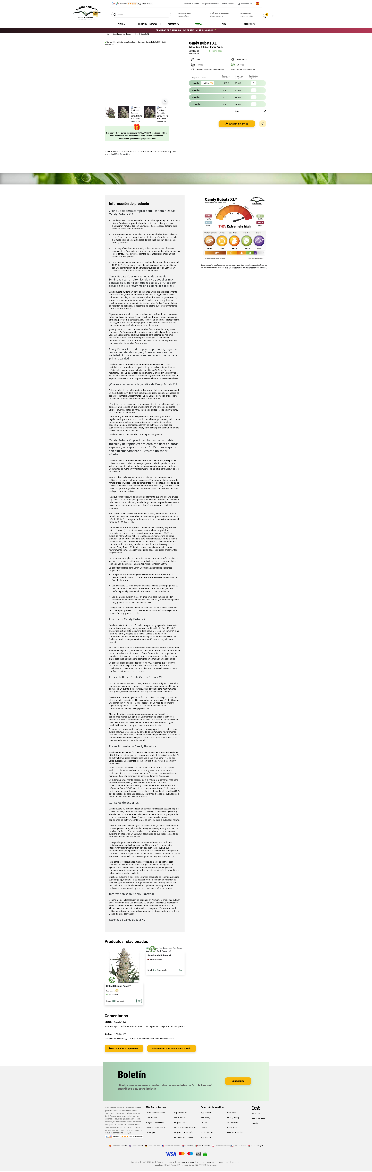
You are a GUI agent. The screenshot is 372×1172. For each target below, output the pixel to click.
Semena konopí (240, 1146)
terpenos (127, 237)
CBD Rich (204, 1122)
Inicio (107, 34)
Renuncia (170, 1162)
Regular (255, 1123)
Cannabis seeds (137, 1146)
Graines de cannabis (172, 1146)
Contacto (235, 1162)
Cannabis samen (154, 1146)
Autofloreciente (258, 1118)
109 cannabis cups (219, 14)
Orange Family (233, 1117)
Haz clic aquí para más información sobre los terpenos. (246, 268)
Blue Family (205, 1117)
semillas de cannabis (144, 234)
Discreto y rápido (246, 14)
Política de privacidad (185, 1162)
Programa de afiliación (183, 1132)
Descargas (150, 1132)
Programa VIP (179, 1122)
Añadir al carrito (238, 123)
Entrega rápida (184, 14)
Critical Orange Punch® (118, 986)
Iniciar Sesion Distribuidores (185, 1127)
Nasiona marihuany (222, 1146)
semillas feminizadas (150, 329)
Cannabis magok (257, 1146)
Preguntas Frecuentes (155, 1122)
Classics (204, 1127)
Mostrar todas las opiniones (123, 1048)
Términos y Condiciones (206, 1162)
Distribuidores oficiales (155, 1112)
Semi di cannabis (203, 1146)
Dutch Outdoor (207, 1132)
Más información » (122, 154)
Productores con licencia (184, 1137)
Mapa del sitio (224, 1162)
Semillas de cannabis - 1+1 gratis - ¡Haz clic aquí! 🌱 (186, 30)
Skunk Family (232, 1122)
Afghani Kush (206, 1112)
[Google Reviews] (131, 4)
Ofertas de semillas (235, 1132)
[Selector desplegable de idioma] (258, 4)
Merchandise (179, 1117)
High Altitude (206, 1137)
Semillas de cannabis (119, 1146)
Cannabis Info (151, 1117)
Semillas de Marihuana (122, 34)
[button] (264, 16)
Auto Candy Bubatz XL (159, 955)
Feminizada (257, 1113)
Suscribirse (238, 1081)
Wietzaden (189, 1146)
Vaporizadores (180, 1112)
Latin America (232, 1112)
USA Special (232, 1127)
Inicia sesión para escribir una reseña (171, 1048)
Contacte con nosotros (155, 1127)
